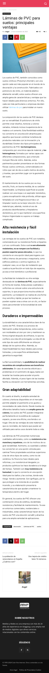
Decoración (13, 10)
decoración (17, 526)
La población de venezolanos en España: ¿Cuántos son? (12, 559)
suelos (39, 526)
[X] (10, 37)
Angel (7, 31)
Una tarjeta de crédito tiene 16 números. (37, 557)
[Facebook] (5, 37)
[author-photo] (24, 583)
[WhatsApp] (22, 37)
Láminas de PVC (29, 526)
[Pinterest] (16, 37)
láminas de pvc (15, 107)
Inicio (4, 10)
